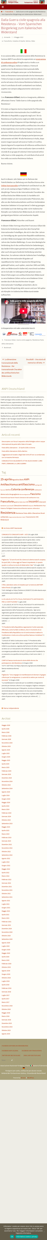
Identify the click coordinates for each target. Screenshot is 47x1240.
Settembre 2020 (7, 936)
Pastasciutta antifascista (20, 506)
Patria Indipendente (11, 706)
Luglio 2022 (5, 859)
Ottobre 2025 (6, 744)
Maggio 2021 (6, 908)
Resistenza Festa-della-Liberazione (28, 511)
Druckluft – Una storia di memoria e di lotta (35, 358)
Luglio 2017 (5, 993)
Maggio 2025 (6, 758)
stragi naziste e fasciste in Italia (17, 514)
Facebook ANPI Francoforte (32, 1048)
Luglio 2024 (5, 793)
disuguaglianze (14, 492)
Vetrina (28, 40)
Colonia (15, 486)
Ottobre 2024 (6, 782)
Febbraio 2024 (6, 810)
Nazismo (31, 503)
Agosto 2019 (6, 968)
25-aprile (6, 476)
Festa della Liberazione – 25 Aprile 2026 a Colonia (18, 445)
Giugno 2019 (6, 972)
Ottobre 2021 (6, 891)
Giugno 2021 (6, 905)
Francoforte (9, 12)
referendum (36, 506)
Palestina (3, 506)
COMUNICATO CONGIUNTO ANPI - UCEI (15, 532)
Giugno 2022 (6, 863)
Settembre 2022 (7, 852)
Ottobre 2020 (6, 933)
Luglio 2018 (5, 978)
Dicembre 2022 (7, 842)
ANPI (26, 476)
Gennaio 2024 (6, 814)
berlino (8, 487)
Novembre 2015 (7, 1024)
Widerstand (5, 517)
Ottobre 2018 (6, 975)
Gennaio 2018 (6, 989)
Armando (7, 37)
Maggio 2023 (6, 824)
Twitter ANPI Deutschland (11, 1053)
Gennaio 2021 (6, 922)
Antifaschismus (9, 482)
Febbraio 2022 (6, 877)
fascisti (12, 495)
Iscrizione (3, 503)
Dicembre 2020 (7, 926)
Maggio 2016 (6, 1010)
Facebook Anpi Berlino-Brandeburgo (15, 1043)
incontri (34, 499)
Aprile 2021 (5, 912)
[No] (44, 1232)
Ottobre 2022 (6, 849)
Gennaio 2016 (6, 1017)
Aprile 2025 (5, 761)
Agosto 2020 (6, 940)
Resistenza (8, 510)
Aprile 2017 (5, 996)
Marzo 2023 (5, 831)
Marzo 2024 (5, 807)
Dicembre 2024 (7, 775)
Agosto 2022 (6, 856)
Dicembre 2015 (7, 1021)
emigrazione (26, 492)
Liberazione (18, 503)
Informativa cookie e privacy (26, 1236)
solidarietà (4, 514)
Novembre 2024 (7, 779)
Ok (12, 1236)
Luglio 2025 (5, 751)
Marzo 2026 (5, 730)
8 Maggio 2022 (18, 37)
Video (33, 40)
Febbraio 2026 (6, 733)
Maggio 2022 (6, 866)
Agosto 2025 (6, 747)
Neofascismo (38, 503)
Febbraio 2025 (6, 768)
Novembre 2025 (7, 740)
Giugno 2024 (6, 796)
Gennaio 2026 (6, 737)
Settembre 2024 (7, 786)
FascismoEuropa (5, 495)
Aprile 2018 (5, 982)
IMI (27, 499)
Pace (44, 503)
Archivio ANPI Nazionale (13, 525)
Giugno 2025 (6, 754)
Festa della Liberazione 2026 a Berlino (14, 448)
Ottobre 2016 (6, 1007)
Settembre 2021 (7, 894)
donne (21, 492)
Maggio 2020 (6, 950)
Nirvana (23, 1075)
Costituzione (38, 487)
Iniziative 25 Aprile (19, 40)
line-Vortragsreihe (10, 184)
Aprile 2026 (5, 726)
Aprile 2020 (5, 954)
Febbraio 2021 (6, 919)
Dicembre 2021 (7, 884)
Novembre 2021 (7, 887)
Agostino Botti (18, 477)
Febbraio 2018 (6, 986)
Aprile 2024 (5, 803)
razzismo (29, 506)
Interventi (42, 499)
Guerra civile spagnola (24, 339)
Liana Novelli (9, 503)
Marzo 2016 (5, 1014)
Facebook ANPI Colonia (10, 1048)
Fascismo (35, 491)
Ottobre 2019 (6, 964)
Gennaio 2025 (6, 772)
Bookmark (7, 345)
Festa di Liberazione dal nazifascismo (25, 495)
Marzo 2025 (5, 765)
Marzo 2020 (5, 958)
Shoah (42, 511)
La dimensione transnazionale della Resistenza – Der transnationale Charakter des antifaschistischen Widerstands (12, 365)
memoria (25, 503)
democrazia (5, 492)
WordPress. (30, 1075)
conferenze (27, 486)
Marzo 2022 (5, 873)
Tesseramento (30, 514)
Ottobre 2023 (6, 817)
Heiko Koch (22, 499)
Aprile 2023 (5, 828)
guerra (16, 499)
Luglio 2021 (5, 901)
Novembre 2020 (7, 929)
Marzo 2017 (5, 1000)
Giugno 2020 (6, 947)
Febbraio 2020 (6, 961)
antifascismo (26, 482)
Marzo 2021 (5, 915)
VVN (37, 514)
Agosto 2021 (6, 898)
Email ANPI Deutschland (32, 1053)
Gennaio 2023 (6, 838)
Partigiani (9, 506)
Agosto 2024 (6, 789)
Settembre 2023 (7, 821)
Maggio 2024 (6, 800)
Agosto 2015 (6, 1031)
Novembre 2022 (7, 845)
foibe (38, 495)
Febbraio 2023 (6, 835)
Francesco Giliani (10, 339)
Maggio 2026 (6, 723)
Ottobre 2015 (6, 1028)
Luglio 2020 (5, 943)
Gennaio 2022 (6, 880)
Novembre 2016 (7, 1003)
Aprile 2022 (5, 870)
